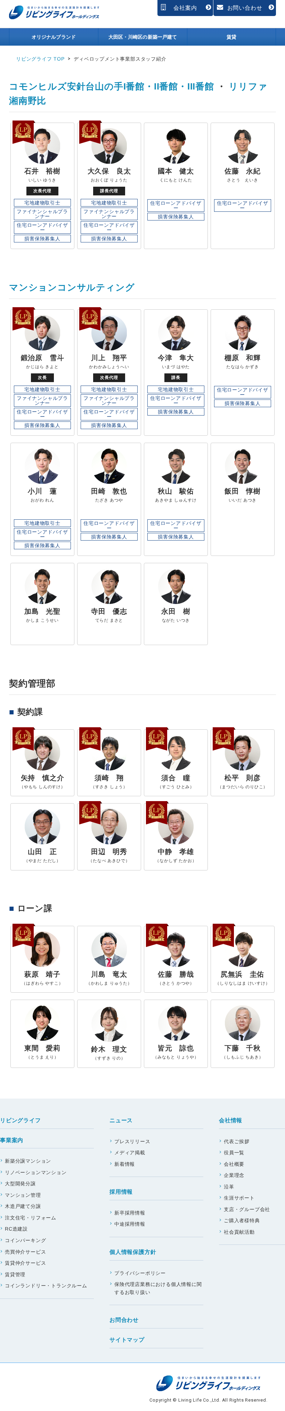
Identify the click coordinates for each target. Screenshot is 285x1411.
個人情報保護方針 (132, 1252)
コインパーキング (25, 1240)
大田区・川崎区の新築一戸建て (142, 37)
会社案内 (185, 8)
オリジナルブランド (54, 37)
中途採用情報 (129, 1224)
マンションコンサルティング (72, 287)
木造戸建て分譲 (23, 1206)
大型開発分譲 (20, 1183)
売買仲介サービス (25, 1252)
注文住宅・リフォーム (30, 1217)
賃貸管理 (15, 1274)
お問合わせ (124, 1320)
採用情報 (121, 1192)
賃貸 (231, 37)
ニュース (121, 1120)
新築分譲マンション (28, 1161)
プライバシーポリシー (140, 1273)
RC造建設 (16, 1229)
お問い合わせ (244, 8)
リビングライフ (20, 1120)
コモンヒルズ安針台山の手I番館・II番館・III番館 (111, 86)
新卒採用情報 (129, 1213)
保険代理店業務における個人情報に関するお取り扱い (158, 1288)
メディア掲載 (129, 1152)
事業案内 (11, 1140)
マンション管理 (23, 1195)
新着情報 (124, 1164)
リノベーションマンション (36, 1172)
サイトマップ (127, 1340)
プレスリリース (132, 1141)
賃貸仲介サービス (25, 1263)
